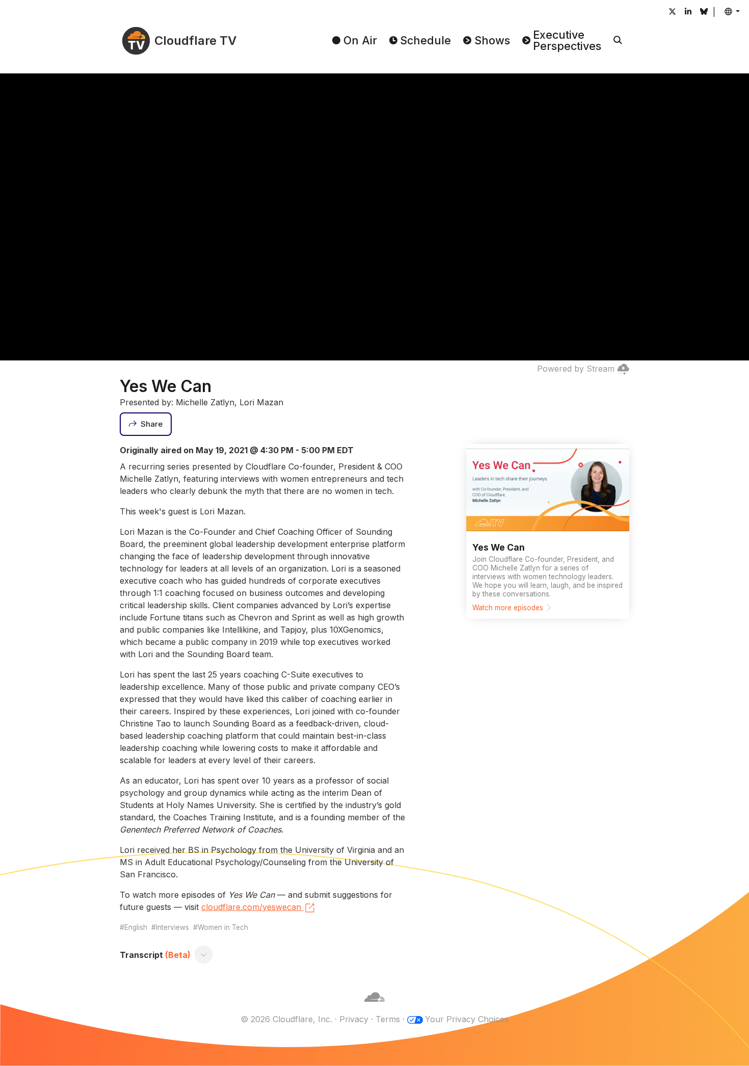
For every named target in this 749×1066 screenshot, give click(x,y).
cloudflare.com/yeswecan (251, 907)
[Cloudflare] (374, 1007)
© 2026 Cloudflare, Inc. (286, 1019)
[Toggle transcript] (204, 955)
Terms (388, 1019)
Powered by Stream (575, 368)
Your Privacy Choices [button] (467, 1019)
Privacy (353, 1019)
